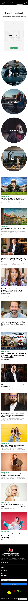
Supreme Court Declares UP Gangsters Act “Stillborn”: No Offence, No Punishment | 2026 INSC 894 (13, 199)
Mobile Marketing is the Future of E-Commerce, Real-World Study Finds (11, 474)
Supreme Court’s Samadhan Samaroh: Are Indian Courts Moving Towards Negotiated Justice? (13, 260)
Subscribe (14, 584)
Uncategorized (5, 196)
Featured (3, 320)
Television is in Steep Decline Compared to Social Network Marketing (11, 536)
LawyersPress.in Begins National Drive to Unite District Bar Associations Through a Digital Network (13, 415)
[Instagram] (3, 562)
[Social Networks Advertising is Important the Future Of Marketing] (14, 492)
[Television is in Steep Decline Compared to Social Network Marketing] (14, 521)
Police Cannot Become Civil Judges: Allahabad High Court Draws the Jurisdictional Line (13, 355)
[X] (5, 562)
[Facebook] (1, 562)
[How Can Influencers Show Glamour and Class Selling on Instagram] (14, 433)
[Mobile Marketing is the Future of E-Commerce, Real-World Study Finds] (14, 462)
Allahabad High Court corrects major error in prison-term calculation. (13, 229)
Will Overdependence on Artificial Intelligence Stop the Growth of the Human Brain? (13, 324)
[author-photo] (2, 328)
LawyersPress (6, 328)
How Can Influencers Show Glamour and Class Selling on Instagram (12, 445)
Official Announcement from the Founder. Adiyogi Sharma (13, 385)
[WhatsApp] (7, 562)
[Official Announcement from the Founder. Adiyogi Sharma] (14, 373)
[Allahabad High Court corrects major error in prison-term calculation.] (14, 216)
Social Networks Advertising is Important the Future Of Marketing (13, 505)
